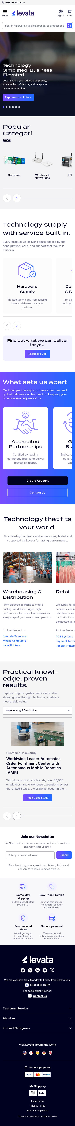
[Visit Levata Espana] (37, 1053)
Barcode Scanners (14, 636)
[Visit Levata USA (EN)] (24, 1053)
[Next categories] (17, 198)
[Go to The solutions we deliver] (3, 107)
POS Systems (64, 636)
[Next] (17, 326)
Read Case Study (37, 797)
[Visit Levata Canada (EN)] (31, 1053)
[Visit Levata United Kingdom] (50, 1053)
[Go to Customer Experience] (16, 107)
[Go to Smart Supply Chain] (10, 107)
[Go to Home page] (22, 13)
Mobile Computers (14, 640)
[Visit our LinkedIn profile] (37, 970)
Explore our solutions (18, 97)
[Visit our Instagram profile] (30, 970)
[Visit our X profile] (52, 970)
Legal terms (37, 1101)
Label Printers (11, 645)
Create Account (38, 480)
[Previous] (7, 326)
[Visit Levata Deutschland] (44, 1053)
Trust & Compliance (37, 1110)
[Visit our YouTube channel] (45, 970)
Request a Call (37, 353)
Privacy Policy (37, 1105)
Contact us (40, 996)
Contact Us (37, 492)
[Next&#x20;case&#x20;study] (17, 816)
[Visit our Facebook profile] (23, 970)
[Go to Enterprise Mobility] (7, 107)
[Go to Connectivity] (19, 107)
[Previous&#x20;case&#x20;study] (7, 816)
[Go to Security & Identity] (13, 107)
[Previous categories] (7, 198)
